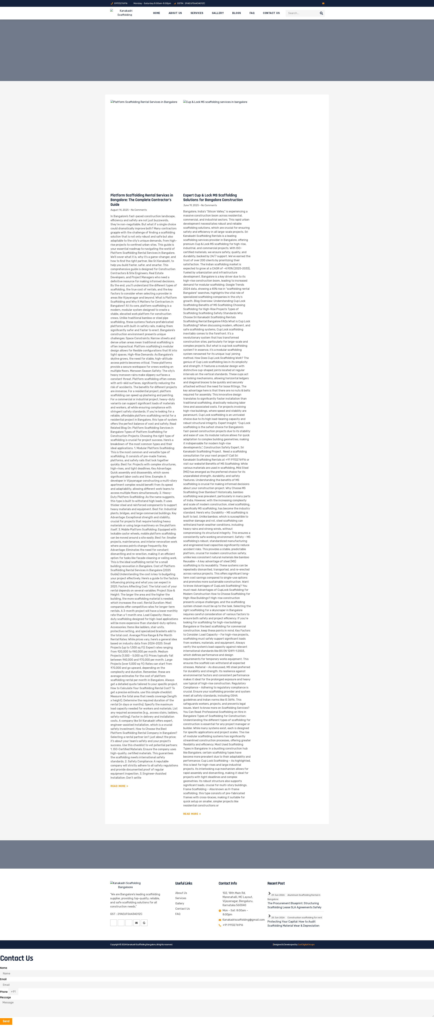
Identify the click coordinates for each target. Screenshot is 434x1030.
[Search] (321, 13)
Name (3, 968)
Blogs (236, 13)
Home (156, 13)
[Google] (144, 922)
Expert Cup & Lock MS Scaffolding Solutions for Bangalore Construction (213, 198)
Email (3, 979)
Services (197, 13)
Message (5, 997)
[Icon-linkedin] (314, 3)
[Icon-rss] (319, 3)
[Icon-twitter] (310, 3)
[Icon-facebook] (305, 3)
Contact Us (271, 13)
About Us (175, 13)
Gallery (218, 13)
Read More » (119, 786)
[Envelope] (323, 3)
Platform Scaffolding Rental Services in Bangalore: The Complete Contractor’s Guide (142, 200)
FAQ (252, 13)
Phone (4, 992)
